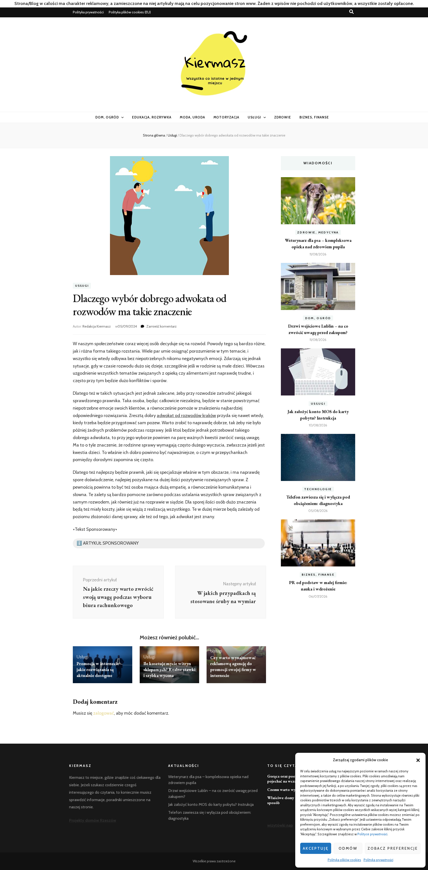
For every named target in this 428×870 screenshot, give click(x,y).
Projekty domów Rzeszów (92, 820)
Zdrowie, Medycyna (318, 232)
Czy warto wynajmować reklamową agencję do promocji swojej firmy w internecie (233, 666)
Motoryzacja (227, 117)
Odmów (348, 848)
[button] (418, 760)
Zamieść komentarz (161, 326)
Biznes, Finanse (314, 117)
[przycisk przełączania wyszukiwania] (351, 11)
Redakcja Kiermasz (96, 326)
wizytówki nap (280, 825)
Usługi (254, 117)
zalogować (103, 713)
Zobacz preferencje (393, 848)
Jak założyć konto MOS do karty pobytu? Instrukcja (211, 804)
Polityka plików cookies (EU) (130, 12)
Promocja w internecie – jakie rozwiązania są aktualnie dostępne (100, 669)
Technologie (318, 489)
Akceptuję (315, 848)
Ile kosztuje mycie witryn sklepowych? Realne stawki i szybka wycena (169, 669)
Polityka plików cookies (344, 860)
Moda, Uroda (192, 117)
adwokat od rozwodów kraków (186, 415)
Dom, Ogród (107, 117)
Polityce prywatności (372, 834)
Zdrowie (282, 117)
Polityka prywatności (378, 860)
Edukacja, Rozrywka (151, 117)
